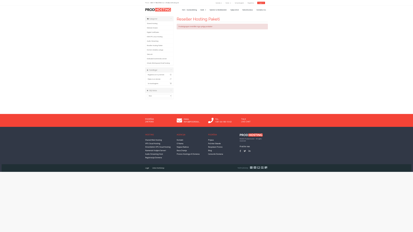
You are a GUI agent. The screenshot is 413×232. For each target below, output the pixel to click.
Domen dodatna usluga (155, 50)
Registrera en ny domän (155, 75)
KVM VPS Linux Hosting (154, 37)
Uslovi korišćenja (158, 168)
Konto (228, 3)
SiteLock (150, 54)
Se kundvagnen (239, 3)
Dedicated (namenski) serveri (157, 59)
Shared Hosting (152, 23)
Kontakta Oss (261, 10)
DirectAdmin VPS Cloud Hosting (158, 147)
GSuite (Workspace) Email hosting (158, 63)
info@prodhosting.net (172, 3)
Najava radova (183, 147)
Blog (210, 150)
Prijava (211, 140)
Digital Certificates (153, 32)
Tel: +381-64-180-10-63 (223, 120)
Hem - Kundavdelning (189, 10)
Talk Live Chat (246, 120)
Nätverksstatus (247, 10)
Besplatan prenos (215, 147)
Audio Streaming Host (154, 154)
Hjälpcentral (234, 10)
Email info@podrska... (192, 120)
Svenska (218, 3)
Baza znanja (182, 150)
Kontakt (180, 140)
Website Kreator (152, 28)
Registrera (251, 3)
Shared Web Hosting (153, 140)
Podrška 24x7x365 (149, 120)
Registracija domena (153, 157)
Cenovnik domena (215, 154)
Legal (147, 168)
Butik (202, 10)
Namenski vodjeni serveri (155, 150)
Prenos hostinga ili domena (188, 154)
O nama (180, 143)
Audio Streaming (152, 41)
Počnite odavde (214, 143)
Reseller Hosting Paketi (154, 45)
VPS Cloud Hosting (152, 143)
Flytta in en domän (153, 79)
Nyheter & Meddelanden (218, 10)
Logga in (261, 3)
